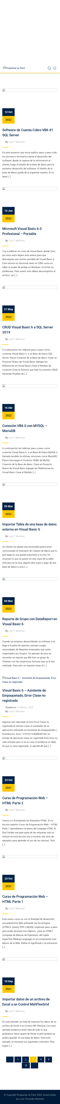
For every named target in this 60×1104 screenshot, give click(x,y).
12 (26, 1065)
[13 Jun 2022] (30, 204)
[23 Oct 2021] (30, 774)
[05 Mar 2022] (30, 500)
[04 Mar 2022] (30, 594)
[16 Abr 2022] (30, 401)
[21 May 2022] (30, 303)
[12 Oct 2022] (30, 106)
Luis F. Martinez (17, 142)
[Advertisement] (30, 32)
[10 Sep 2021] (30, 975)
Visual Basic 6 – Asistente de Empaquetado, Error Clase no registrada (24, 695)
